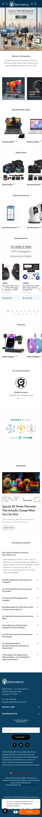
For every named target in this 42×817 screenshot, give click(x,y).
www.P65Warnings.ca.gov (28, 785)
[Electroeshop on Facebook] (14, 745)
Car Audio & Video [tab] (21, 246)
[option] (11, 284)
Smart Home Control (11, 227)
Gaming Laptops (9, 142)
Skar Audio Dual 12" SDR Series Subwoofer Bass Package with (31, 288)
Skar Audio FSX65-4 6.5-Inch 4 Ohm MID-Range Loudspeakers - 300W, (10, 288)
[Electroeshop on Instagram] (27, 745)
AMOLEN (16, 497)
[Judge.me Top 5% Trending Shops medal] (31, 428)
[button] (37, 215)
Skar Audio (6, 292)
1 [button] (17, 398)
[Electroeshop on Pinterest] (21, 745)
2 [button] (19, 398)
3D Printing (6, 497)
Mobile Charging (10, 357)
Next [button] (39, 289)
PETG (10, 498)
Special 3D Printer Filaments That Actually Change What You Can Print (19, 510)
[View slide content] (21, 29)
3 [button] (21, 398)
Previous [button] (2, 289)
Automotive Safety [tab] (21, 256)
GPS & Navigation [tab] (21, 251)
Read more (8, 528)
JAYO (4, 498)
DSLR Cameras (9, 185)
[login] (31, 3)
